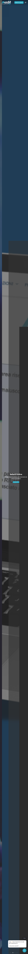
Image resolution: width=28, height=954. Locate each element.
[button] (25, 2)
